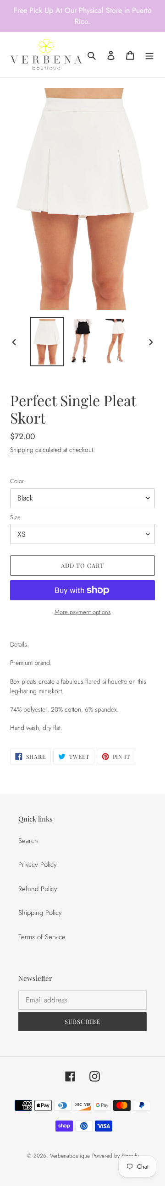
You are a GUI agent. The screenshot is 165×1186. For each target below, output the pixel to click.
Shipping (21, 449)
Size (15, 517)
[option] (47, 342)
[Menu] (149, 55)
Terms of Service (42, 937)
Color (17, 481)
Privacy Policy (37, 865)
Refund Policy (37, 889)
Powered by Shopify (115, 1156)
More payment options (82, 612)
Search (28, 841)
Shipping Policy (40, 913)
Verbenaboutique (70, 1156)
